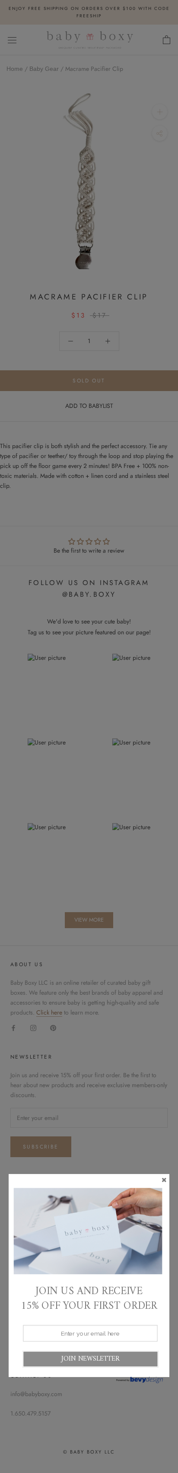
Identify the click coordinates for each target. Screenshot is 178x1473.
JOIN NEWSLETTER (90, 1359)
